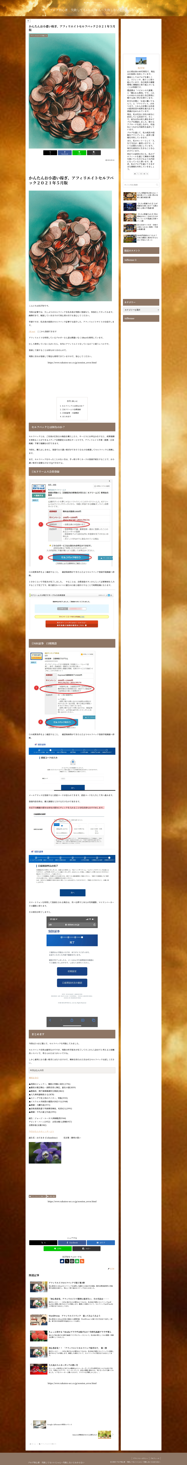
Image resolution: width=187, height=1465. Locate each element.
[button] (94, 152)
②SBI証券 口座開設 (70, 413)
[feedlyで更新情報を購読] (77, 1261)
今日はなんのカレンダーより (41, 1131)
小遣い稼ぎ (52, 1196)
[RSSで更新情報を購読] (82, 1261)
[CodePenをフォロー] (72, 1261)
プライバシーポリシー (140, 1458)
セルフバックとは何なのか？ (73, 406)
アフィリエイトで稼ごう (38, 1196)
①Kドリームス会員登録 (71, 409)
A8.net (32, 331)
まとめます (66, 416)
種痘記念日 (34, 1077)
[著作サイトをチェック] (62, 1261)
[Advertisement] (72, 168)
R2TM (141, 67)
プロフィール (154, 1458)
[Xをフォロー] (67, 1261)
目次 (69, 401)
